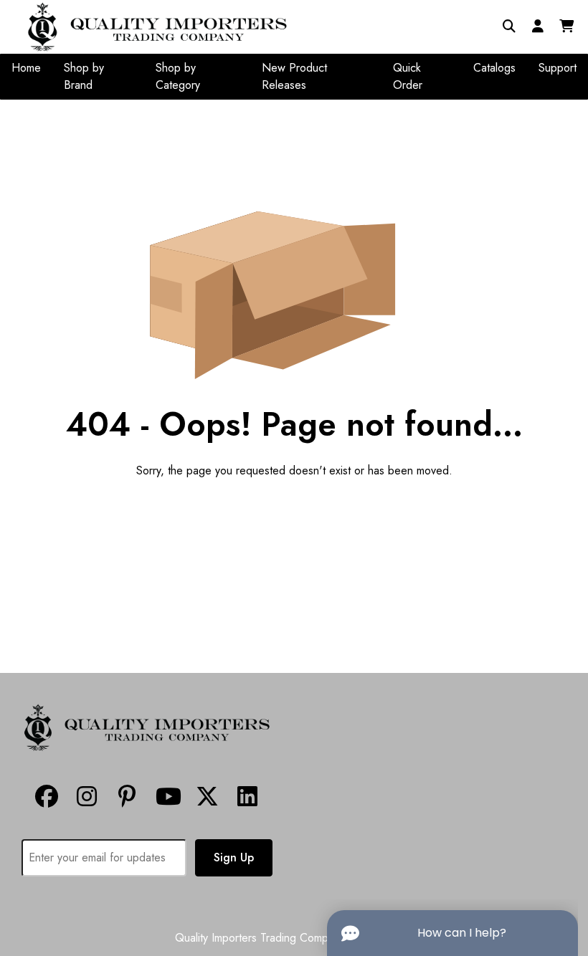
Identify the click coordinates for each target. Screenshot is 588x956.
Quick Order (407, 76)
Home (26, 67)
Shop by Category (178, 76)
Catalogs (494, 67)
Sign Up (234, 857)
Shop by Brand (84, 76)
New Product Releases (294, 76)
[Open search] (509, 26)
